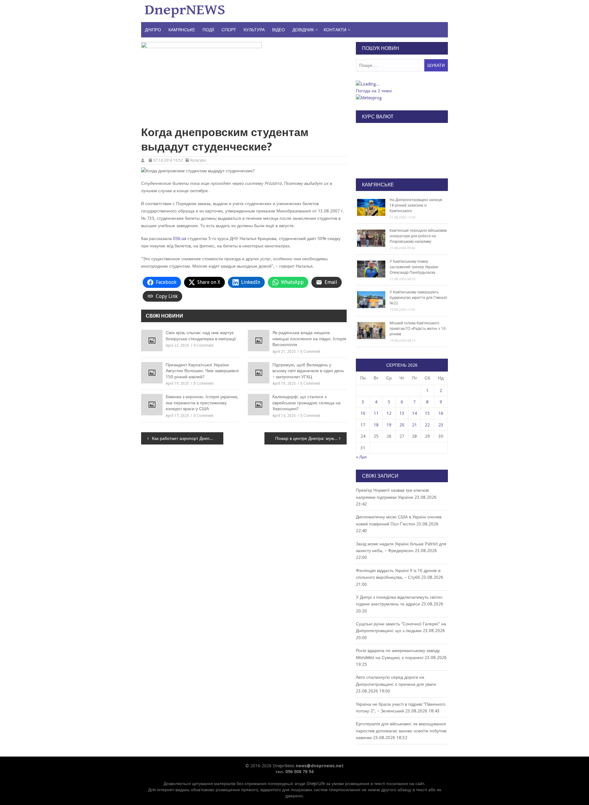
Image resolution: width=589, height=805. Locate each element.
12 (389, 413)
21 (414, 424)
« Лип (361, 457)
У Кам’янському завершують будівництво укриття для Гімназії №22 (418, 297)
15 (427, 413)
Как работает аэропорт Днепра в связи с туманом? (187, 438)
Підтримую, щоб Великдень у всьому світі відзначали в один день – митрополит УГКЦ (308, 370)
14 (414, 413)
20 (401, 424)
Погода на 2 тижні (374, 90)
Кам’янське (181, 29)
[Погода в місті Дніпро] (401, 84)
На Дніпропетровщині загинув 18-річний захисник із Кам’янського (416, 205)
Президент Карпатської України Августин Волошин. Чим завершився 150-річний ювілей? (202, 370)
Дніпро (153, 29)
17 (362, 424)
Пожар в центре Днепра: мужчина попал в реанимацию (311, 438)
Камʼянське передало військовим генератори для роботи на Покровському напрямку (418, 236)
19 (389, 424)
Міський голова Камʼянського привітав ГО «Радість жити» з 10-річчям (418, 328)
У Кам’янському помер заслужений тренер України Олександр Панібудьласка (414, 267)
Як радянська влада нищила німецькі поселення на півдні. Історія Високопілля (309, 338)
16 (440, 413)
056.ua (179, 238)
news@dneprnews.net (320, 765)
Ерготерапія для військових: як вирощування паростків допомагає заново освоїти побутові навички (401, 730)
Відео (278, 29)
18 (376, 424)
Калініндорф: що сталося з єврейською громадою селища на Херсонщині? (306, 402)
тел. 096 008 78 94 (294, 771)
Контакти (335, 29)
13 (401, 413)
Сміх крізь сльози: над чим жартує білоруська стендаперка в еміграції (201, 335)
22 (427, 424)
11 (376, 413)
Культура (254, 29)
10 (362, 413)
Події (208, 29)
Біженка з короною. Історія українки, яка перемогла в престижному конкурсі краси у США (202, 402)
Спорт (228, 29)
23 (440, 424)
